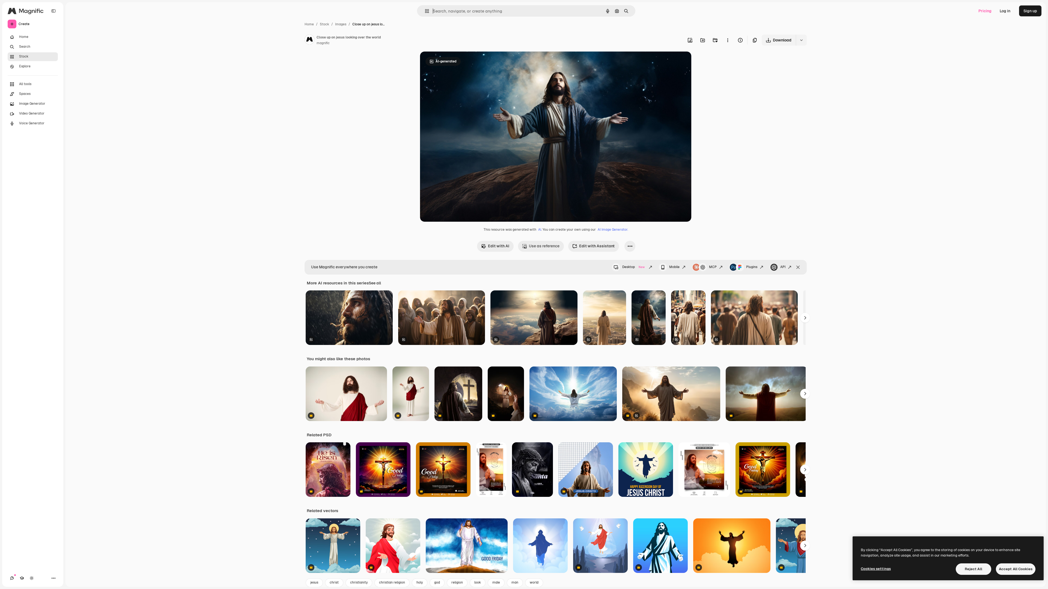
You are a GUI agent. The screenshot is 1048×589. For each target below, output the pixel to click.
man (514, 582)
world (534, 582)
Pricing (985, 10)
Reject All (973, 569)
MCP (713, 267)
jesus (314, 582)
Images (340, 24)
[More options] (727, 40)
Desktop (633, 267)
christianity (359, 582)
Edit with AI (498, 246)
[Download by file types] (801, 40)
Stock (324, 24)
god (437, 582)
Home (309, 24)
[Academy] (21, 578)
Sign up (1030, 10)
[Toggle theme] (31, 578)
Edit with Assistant (597, 246)
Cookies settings (876, 568)
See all (375, 283)
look (477, 582)
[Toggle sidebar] (53, 11)
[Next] (805, 317)
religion (457, 582)
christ (334, 582)
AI (539, 229)
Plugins (751, 267)
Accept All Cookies (1015, 569)
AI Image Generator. (613, 229)
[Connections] (12, 578)
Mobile (674, 267)
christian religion (392, 582)
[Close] (798, 267)
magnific (323, 43)
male (496, 582)
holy (419, 582)
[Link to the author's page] (309, 40)
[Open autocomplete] (424, 11)
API (782, 267)
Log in (1005, 10)
